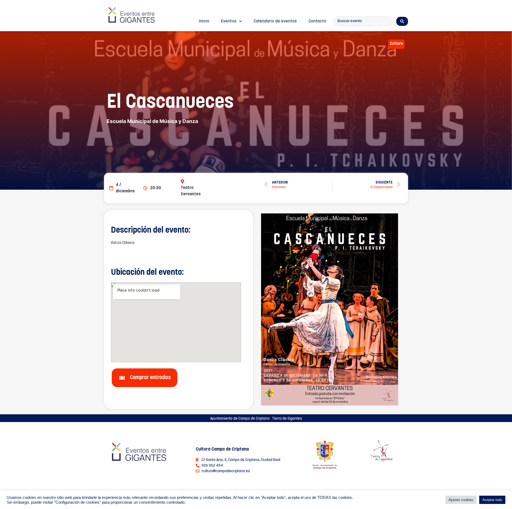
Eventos (229, 21)
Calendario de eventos (275, 21)
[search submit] (402, 21)
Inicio (204, 21)
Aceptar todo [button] (492, 500)
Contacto (317, 21)
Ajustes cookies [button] (461, 500)
